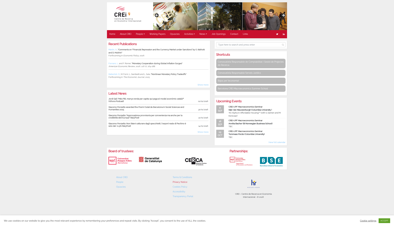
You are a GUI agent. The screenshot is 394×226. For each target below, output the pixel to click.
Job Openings (219, 34)
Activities (188, 34)
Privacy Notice (180, 182)
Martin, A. (113, 49)
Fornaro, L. (114, 63)
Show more (203, 85)
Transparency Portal (183, 196)
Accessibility (179, 191)
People (139, 34)
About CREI (125, 34)
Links (245, 34)
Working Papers (157, 34)
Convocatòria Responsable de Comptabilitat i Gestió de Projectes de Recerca (251, 63)
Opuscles (175, 34)
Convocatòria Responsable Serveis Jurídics (239, 73)
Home (112, 34)
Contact (234, 34)
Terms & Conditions (182, 177)
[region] (220, 16)
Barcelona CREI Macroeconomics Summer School (243, 88)
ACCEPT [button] (384, 221)
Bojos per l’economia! (228, 80)
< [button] (157, 15)
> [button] (283, 15)
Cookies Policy (180, 187)
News (202, 34)
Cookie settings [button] (368, 220)
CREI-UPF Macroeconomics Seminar (246, 107)
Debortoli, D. (114, 74)
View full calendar (276, 142)
